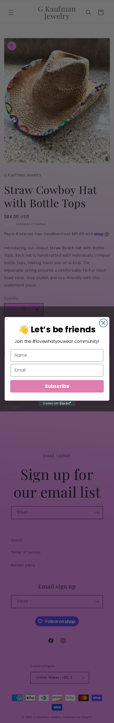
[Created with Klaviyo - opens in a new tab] (57, 403)
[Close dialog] (103, 323)
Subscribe (57, 386)
